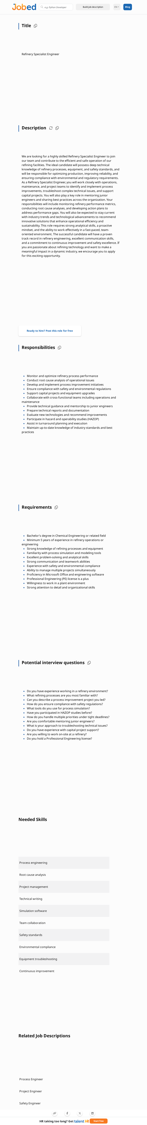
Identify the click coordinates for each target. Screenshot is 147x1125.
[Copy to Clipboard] (54, 1113)
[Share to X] (79, 1113)
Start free (99, 1120)
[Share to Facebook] (67, 1113)
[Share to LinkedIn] (92, 1113)
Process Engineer (31, 1079)
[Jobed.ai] (24, 6)
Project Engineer (30, 1091)
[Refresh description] (50, 127)
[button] (93, 7)
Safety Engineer (30, 1103)
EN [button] (115, 6)
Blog (127, 6)
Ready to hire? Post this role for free (50, 330)
